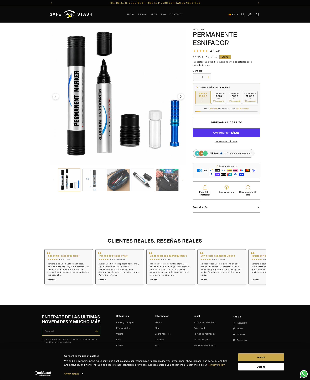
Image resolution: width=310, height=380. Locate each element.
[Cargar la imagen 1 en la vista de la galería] (69, 180)
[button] (242, 14)
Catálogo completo (125, 322)
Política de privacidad (205, 322)
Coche (119, 345)
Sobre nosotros (163, 334)
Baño (118, 339)
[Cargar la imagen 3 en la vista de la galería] (118, 180)
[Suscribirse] (96, 331)
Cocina (119, 334)
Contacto (159, 339)
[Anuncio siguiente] (258, 3)
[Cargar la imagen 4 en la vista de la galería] (142, 180)
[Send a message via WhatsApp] (304, 374)
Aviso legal (199, 328)
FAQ (157, 345)
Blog (157, 328)
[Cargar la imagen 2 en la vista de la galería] (93, 180)
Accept (261, 357)
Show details (71, 373)
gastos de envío (226, 62)
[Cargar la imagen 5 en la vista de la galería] (167, 180)
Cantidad (197, 70)
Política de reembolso (205, 334)
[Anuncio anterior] (51, 3)
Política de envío (202, 339)
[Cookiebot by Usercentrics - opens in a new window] (43, 373)
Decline (261, 366)
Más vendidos (123, 328)
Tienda (158, 322)
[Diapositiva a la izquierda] (55, 96)
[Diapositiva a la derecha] (181, 96)
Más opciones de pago (227, 141)
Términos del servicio (204, 345)
